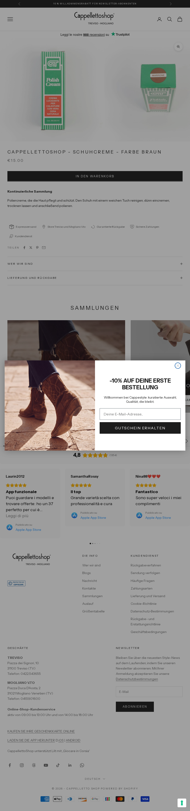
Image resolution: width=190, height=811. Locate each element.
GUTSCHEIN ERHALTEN (140, 428)
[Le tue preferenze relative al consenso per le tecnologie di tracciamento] (181, 803)
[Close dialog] (178, 366)
